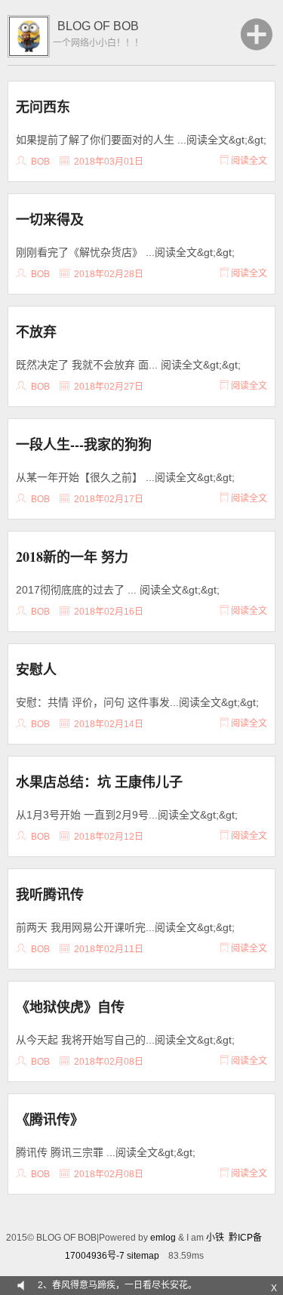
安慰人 (36, 669)
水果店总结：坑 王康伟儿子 (99, 781)
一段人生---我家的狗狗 (84, 444)
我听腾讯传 (50, 894)
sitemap (143, 1255)
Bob (40, 161)
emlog (163, 1237)
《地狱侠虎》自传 (70, 1006)
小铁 (215, 1237)
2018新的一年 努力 (72, 556)
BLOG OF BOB (98, 26)
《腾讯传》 (50, 1119)
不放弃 (36, 331)
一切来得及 (50, 219)
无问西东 (43, 106)
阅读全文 (248, 161)
